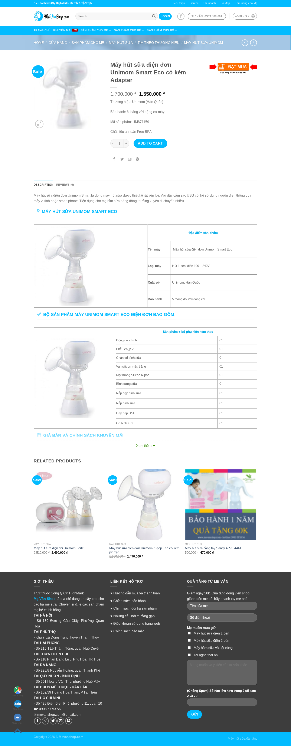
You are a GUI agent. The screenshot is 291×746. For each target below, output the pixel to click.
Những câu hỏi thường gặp (134, 616)
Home (39, 43)
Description (43, 184)
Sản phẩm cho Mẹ (94, 30)
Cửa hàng (58, 43)
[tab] (43, 185)
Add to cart (150, 143)
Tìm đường (17, 695)
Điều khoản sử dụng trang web (136, 623)
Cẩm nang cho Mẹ (246, 3)
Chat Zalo (18, 709)
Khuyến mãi (62, 30)
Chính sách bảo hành (129, 601)
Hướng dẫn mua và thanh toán (136, 593)
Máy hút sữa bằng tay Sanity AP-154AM (213, 548)
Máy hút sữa (121, 43)
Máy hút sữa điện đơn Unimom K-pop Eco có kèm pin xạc (144, 550)
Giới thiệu (179, 3)
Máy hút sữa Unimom (203, 43)
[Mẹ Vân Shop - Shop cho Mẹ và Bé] (51, 16)
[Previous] (34, 517)
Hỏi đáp (225, 3)
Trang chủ (42, 30)
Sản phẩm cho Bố (160, 30)
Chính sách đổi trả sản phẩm (135, 608)
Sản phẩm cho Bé (127, 30)
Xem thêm (143, 446)
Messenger (17, 723)
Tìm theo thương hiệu (159, 43)
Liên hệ (194, 3)
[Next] (256, 517)
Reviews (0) (65, 184)
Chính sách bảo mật (128, 631)
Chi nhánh (209, 3)
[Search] (153, 16)
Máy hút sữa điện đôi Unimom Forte (59, 548)
